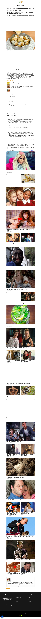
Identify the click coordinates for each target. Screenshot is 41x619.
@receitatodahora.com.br (15, 147)
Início (2, 3)
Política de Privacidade (36, 3)
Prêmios (18, 5)
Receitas (19, 3)
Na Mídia (22, 5)
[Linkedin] (18, 586)
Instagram (29, 601)
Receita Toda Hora (8, 15)
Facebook (29, 597)
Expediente (16, 601)
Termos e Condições (28, 3)
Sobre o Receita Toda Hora (8, 3)
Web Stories (15, 3)
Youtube (29, 603)
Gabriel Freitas (25, 66)
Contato (23, 3)
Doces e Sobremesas (15, 15)
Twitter (29, 599)
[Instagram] (22, 586)
